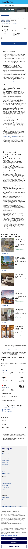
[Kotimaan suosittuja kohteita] (14, 400)
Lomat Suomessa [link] (5, 487)
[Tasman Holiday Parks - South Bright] (14, 246)
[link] (14, 408)
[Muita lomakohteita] (14, 393)
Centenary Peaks (6, 136)
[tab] (5, 14)
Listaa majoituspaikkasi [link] (6, 458)
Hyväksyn (14, 538)
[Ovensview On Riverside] (14, 316)
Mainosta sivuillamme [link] (6, 473)
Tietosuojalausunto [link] (5, 497)
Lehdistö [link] (3, 466)
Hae (14, 43)
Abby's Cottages (15, 136)
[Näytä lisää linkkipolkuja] (2, 5)
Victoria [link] (5, 5)
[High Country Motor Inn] (14, 281)
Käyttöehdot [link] (4, 501)
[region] (14, 528)
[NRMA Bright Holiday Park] (14, 333)
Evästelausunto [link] (5, 504)
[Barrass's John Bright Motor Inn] (14, 264)
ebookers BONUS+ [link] (5, 469)
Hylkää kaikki (14, 542)
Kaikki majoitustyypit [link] (6, 489)
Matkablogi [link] (4, 492)
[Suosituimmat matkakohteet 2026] (14, 396)
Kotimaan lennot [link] (5, 485)
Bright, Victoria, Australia (10, 31)
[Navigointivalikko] (25, 2)
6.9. (18, 35)
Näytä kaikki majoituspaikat (14, 349)
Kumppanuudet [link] (5, 462)
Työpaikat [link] (4, 455)
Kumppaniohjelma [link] (5, 460)
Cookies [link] (3, 499)
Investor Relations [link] (5, 464)
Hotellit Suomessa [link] (5, 478)
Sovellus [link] (3, 471)
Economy (15, 23)
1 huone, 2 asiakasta (5, 23)
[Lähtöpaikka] (14, 26)
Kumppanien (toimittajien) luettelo (9, 535)
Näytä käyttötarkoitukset (14, 546)
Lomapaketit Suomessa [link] (6, 483)
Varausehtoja (11, 81)
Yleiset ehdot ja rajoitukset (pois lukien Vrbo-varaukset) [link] (12, 506)
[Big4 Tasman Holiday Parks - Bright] (14, 298)
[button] (14, 253)
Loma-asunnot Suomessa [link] (7, 481)
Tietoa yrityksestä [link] (5, 453)
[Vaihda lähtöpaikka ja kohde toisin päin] (25, 28)
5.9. (5, 35)
